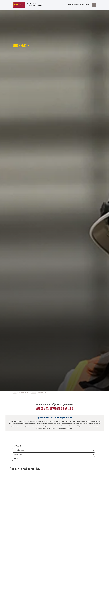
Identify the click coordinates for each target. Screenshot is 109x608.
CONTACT (87, 4)
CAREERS (70, 4)
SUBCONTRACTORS (78, 4)
